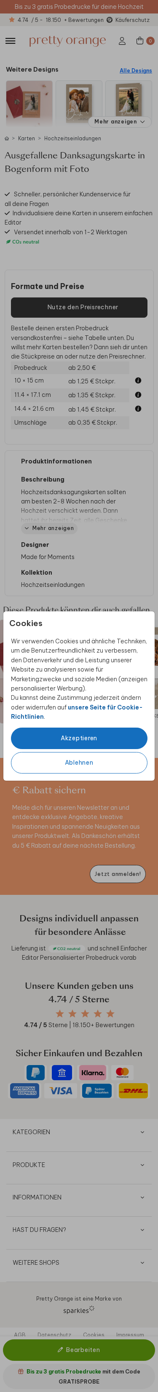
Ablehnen (79, 762)
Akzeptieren (79, 738)
